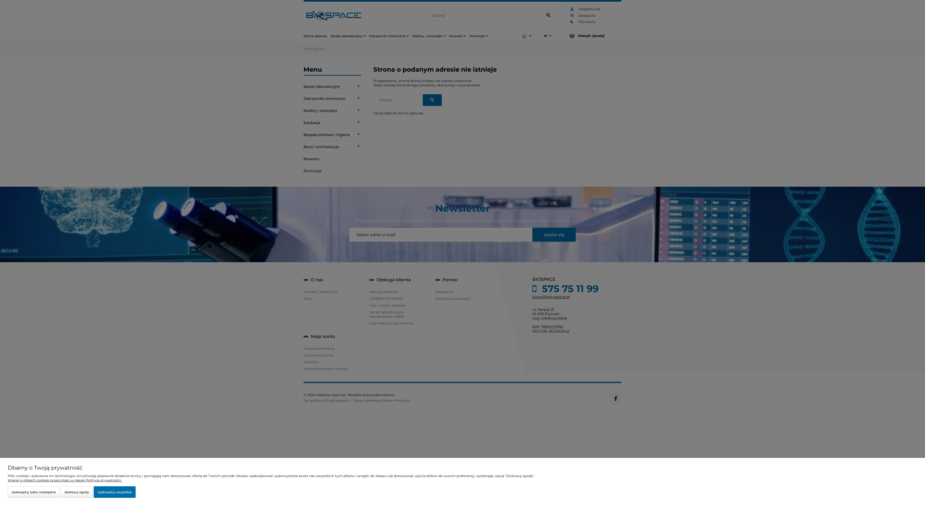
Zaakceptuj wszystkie (115, 492)
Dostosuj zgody (77, 492)
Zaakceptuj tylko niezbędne (34, 492)
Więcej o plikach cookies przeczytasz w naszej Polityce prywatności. (65, 480)
